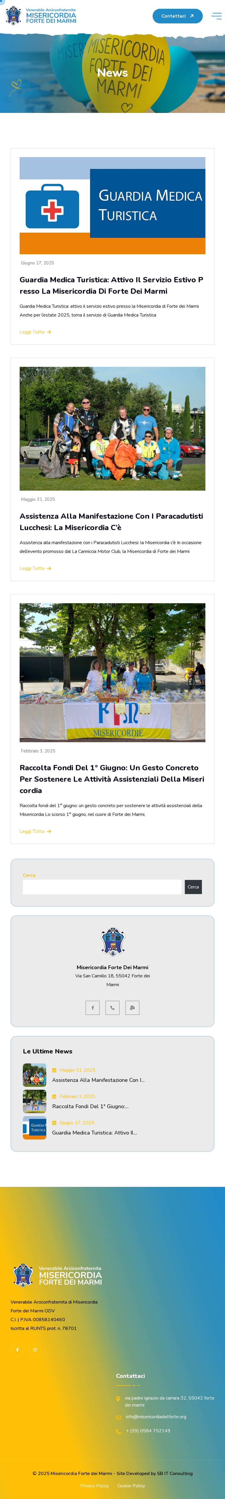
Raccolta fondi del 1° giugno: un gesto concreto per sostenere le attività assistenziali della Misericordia (112, 779)
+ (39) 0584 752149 (148, 1431)
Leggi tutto (32, 332)
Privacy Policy (94, 1486)
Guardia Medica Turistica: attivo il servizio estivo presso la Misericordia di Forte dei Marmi (111, 285)
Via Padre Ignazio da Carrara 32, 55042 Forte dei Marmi (169, 1401)
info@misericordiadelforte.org (156, 1417)
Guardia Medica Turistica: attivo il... (94, 1132)
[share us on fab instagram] (35, 1350)
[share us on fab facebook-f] (17, 1350)
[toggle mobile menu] (216, 16)
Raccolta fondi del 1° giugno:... (90, 1106)
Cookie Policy (131, 1486)
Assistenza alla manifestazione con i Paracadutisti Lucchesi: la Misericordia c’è (111, 522)
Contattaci (173, 16)
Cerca (29, 875)
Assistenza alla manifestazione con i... (98, 1080)
